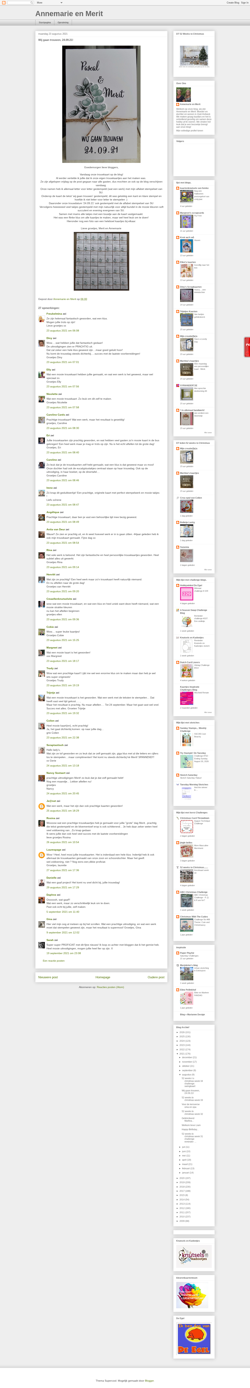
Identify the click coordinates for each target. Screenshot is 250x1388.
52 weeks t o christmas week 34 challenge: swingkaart (192, 1082)
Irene (49, 487)
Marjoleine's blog (189, 965)
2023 (182, 1045)
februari (186, 1168)
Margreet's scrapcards (192, 213)
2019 (182, 1182)
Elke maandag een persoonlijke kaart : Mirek (201, 366)
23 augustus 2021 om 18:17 (62, 660)
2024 (182, 1041)
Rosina (50, 818)
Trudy (50, 668)
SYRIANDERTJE (188, 385)
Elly (48, 369)
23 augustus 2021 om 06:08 (62, 330)
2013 (182, 1204)
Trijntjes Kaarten (188, 311)
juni (184, 1151)
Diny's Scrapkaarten (191, 287)
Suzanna (184, 547)
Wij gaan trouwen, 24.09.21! (191, 1091)
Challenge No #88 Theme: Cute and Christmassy (202, 922)
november (187, 1062)
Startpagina (45, 22)
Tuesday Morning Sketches (194, 784)
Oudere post (156, 977)
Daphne (51, 894)
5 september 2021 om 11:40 (62, 911)
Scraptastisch (55, 745)
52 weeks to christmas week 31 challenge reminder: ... (192, 1138)
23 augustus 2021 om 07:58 (62, 407)
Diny (49, 338)
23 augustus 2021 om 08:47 (62, 504)
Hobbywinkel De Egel (191, 585)
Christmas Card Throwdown (194, 818)
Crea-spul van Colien (191, 498)
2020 (182, 1178)
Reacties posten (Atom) (110, 987)
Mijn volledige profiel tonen (189, 130)
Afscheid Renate (201, 693)
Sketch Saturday (188, 775)
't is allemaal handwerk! (192, 410)
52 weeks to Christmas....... (194, 867)
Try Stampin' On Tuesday (193, 753)
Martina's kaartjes (189, 361)
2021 (182, 1053)
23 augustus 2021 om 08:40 (62, 452)
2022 (182, 1049)
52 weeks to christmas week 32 (192, 1112)
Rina (49, 550)
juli (184, 1147)
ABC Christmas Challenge (194, 892)
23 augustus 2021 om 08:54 (62, 542)
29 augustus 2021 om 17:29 (62, 887)
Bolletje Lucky (187, 522)
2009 (182, 1221)
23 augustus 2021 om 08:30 (62, 428)
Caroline (51, 459)
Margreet (51, 647)
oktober (186, 1066)
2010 (182, 1216)
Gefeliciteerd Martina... (188, 1119)
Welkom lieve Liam (191, 1125)
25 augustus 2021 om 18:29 (62, 810)
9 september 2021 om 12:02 (62, 932)
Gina (49, 919)
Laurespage (53, 849)
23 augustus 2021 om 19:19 (62, 685)
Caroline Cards (55, 414)
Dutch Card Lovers (190, 662)
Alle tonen (208, 433)
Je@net (51, 800)
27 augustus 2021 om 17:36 (62, 870)
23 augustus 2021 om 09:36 (62, 619)
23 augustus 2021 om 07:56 (62, 386)
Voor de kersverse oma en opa (191, 1105)
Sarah (50, 940)
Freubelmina (54, 313)
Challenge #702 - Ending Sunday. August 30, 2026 (201, 758)
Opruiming (63, 22)
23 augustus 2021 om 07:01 (62, 362)
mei (184, 1155)
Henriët (50, 574)
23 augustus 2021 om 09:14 (62, 567)
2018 (182, 1187)
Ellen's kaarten (188, 262)
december (187, 1057)
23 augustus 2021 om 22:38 (62, 737)
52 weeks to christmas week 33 (192, 1098)
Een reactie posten (54, 960)
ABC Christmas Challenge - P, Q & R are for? (201, 898)
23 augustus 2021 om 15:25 (62, 640)
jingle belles (186, 842)
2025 (182, 1036)
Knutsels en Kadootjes (192, 637)
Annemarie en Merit (69, 14)
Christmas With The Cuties (194, 916)
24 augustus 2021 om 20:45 (62, 793)
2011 (182, 1212)
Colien (50, 720)
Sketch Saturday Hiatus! (191, 778)
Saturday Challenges (189, 956)
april (184, 1160)
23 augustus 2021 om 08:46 (62, 480)
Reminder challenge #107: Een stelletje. (201, 618)
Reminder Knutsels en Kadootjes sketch (202, 643)
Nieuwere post (48, 977)
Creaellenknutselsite (59, 598)
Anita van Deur (55, 529)
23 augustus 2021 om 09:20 (62, 591)
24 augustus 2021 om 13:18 (62, 765)
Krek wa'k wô (187, 237)
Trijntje (50, 692)
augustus (187, 1074)
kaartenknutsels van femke (194, 188)
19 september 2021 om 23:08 (63, 953)
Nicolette (52, 393)
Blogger (149, 1380)
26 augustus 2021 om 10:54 (62, 842)
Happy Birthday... (190, 1129)
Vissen (197, 240)
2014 (182, 1199)
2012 (182, 1208)
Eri (48, 435)
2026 (182, 1032)
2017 (182, 1191)
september (187, 1070)
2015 (182, 1195)
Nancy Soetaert (56, 772)
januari (186, 1172)
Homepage (103, 977)
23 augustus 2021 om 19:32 (62, 713)
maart (185, 1164)
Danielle (51, 877)
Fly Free (198, 216)
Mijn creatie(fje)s (188, 336)
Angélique (53, 512)
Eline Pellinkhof (188, 990)
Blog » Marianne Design (192, 1014)
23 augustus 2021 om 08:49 (62, 521)
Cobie (50, 626)
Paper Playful (187, 953)
